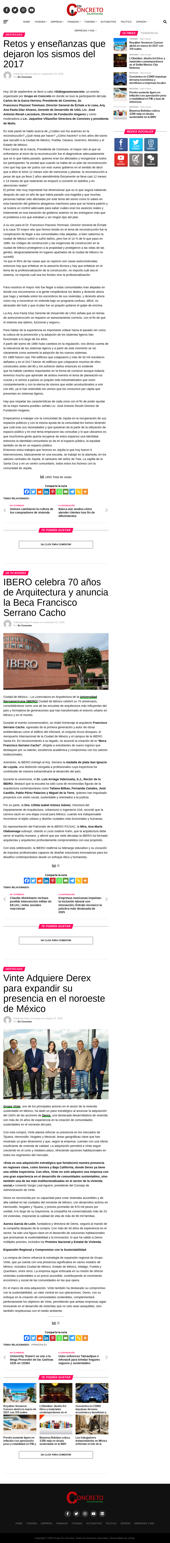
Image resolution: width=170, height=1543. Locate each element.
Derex (46, 1115)
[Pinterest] (53, 492)
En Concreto (25, 77)
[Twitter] (33, 492)
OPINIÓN (141, 21)
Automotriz (108, 21)
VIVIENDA (40, 21)
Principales (40, 1345)
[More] (85, 492)
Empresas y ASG (85, 30)
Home (26, 21)
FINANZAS (73, 21)
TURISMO (89, 21)
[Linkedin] (46, 492)
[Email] (66, 492)
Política (126, 21)
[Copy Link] (79, 492)
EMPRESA (56, 21)
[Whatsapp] (59, 492)
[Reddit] (40, 492)
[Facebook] (27, 492)
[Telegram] (72, 492)
